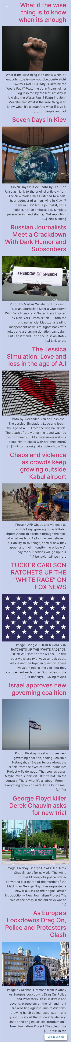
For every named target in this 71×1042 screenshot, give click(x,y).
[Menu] (9, 7)
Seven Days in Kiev (39, 119)
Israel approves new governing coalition (37, 689)
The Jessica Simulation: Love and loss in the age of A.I (36, 356)
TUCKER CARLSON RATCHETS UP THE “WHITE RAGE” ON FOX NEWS (38, 576)
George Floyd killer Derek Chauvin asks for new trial (37, 806)
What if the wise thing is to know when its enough (42, 12)
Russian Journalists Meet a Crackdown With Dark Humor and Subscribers (35, 238)
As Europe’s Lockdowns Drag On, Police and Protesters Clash (35, 923)
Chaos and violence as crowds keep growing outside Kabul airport (38, 465)
